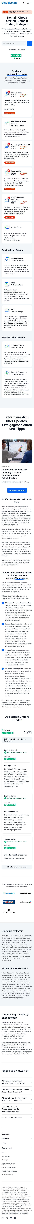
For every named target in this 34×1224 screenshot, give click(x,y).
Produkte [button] (5, 1139)
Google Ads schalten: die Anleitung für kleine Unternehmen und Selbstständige (14, 473)
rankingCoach (17, 258)
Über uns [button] (5, 1134)
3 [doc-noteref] (24, 174)
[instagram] (7, 1218)
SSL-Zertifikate (17, 345)
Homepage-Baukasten (20, 144)
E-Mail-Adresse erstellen (17, 198)
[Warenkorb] (27, 3)
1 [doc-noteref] (24, 95)
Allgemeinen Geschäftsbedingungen (16, 1192)
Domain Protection (19, 372)
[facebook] (2, 1218)
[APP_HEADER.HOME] (9, 3)
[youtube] (11, 1218)
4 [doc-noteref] (24, 202)
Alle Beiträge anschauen (17, 490)
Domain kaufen (17, 92)
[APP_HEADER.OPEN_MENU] (30, 3)
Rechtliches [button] (7, 1148)
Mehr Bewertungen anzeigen (17, 867)
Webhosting (16, 171)
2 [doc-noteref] (24, 147)
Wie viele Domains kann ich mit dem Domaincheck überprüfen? (15, 1091)
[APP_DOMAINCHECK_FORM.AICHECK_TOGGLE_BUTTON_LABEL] (24, 43)
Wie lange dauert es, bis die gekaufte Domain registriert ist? (13, 1082)
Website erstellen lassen (18, 122)
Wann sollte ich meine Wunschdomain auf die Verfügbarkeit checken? (11, 1109)
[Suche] (24, 3)
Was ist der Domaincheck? (12, 1117)
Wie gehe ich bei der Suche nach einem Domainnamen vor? (14, 1099)
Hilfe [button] (4, 1143)
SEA (13, 310)
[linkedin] (15, 1218)
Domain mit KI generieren (18, 49)
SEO (13, 283)
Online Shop (16, 227)
